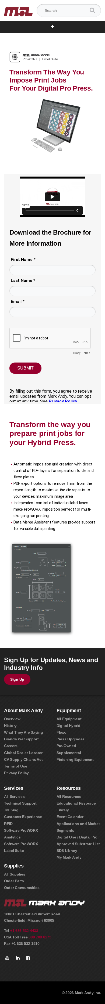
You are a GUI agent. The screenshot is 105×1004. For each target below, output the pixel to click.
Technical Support (20, 803)
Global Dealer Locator (23, 753)
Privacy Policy (16, 773)
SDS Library (67, 850)
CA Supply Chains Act (23, 759)
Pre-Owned (66, 746)
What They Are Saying (23, 732)
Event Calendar (70, 817)
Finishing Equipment (75, 759)
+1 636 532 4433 (24, 930)
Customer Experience (23, 817)
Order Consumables (21, 887)
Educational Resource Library (76, 806)
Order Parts (14, 881)
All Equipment (69, 719)
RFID (8, 824)
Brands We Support (21, 739)
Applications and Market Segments (78, 827)
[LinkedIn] (18, 958)
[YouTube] (7, 958)
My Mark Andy (69, 857)
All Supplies (14, 874)
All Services (14, 796)
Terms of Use (15, 766)
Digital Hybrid (68, 725)
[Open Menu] (52, 27)
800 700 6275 (40, 937)
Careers (11, 746)
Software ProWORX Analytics (21, 833)
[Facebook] (28, 958)
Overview (12, 719)
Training (11, 810)
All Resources (69, 796)
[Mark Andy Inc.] (18, 10)
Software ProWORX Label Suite (21, 847)
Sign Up (17, 679)
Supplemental (69, 753)
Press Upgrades (71, 739)
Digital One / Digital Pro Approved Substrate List (78, 840)
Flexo (61, 732)
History (10, 725)
